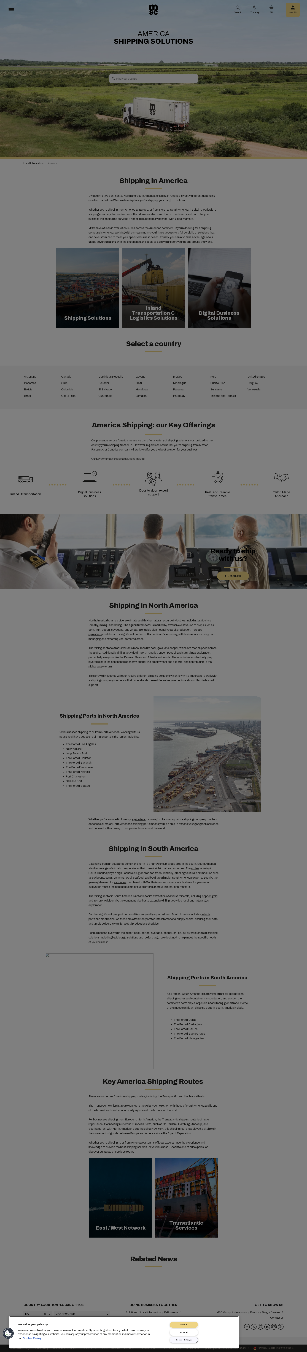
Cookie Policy (32, 1338)
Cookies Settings (184, 1340)
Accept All (184, 1325)
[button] (8, 1333)
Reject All (184, 1332)
